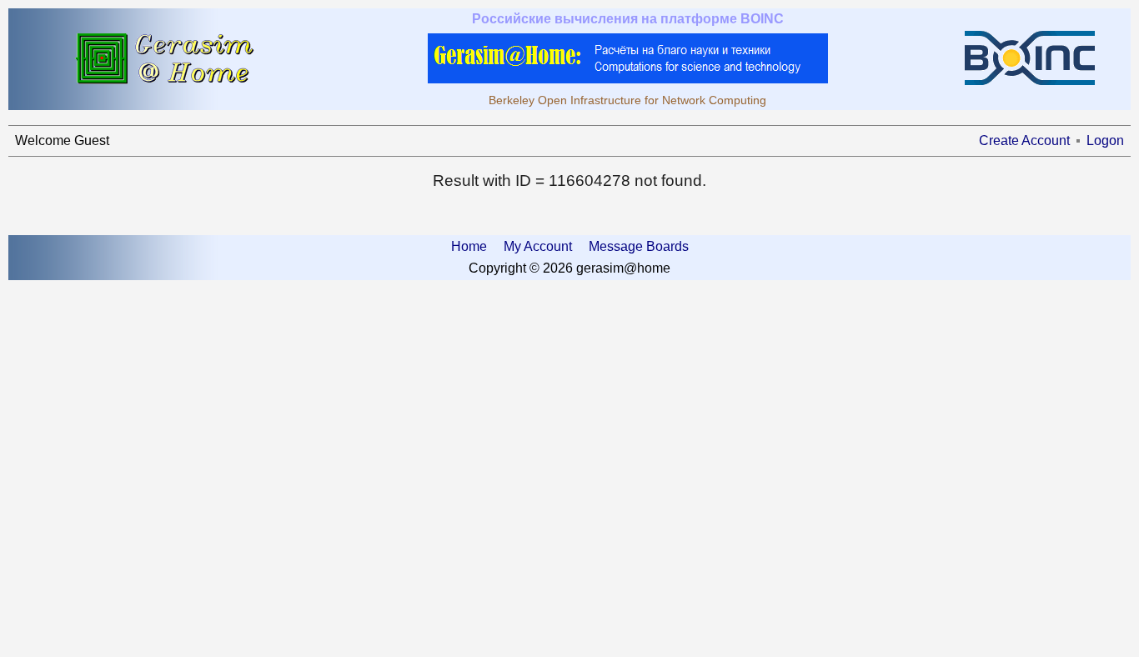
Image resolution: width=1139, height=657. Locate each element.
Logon (1105, 140)
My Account (538, 246)
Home (469, 246)
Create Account (1024, 140)
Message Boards (639, 246)
